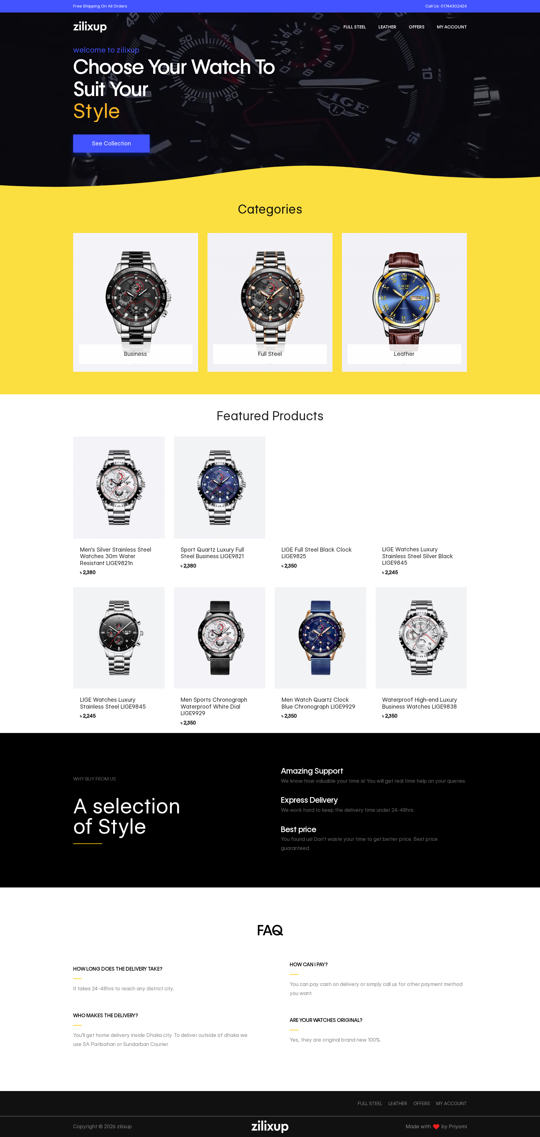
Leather (387, 26)
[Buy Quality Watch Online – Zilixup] (90, 27)
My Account (452, 26)
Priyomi (458, 1126)
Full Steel (354, 26)
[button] (111, 143)
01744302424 (454, 5)
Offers (416, 26)
